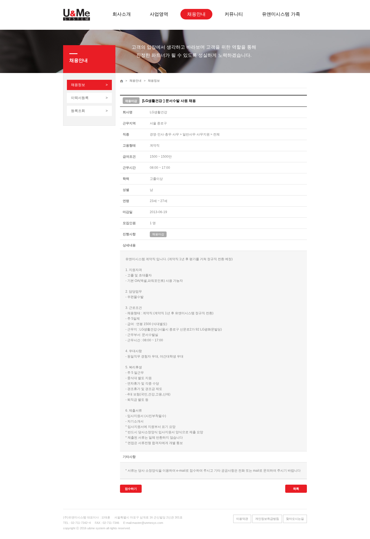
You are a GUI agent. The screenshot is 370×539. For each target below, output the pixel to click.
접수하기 (131, 488)
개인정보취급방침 (267, 518)
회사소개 (121, 14)
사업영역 (159, 14)
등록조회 (78, 111)
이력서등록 (80, 98)
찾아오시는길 (295, 518)
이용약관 (242, 518)
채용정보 (78, 85)
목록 (296, 488)
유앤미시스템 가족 (281, 14)
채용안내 (196, 14)
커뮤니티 (234, 14)
